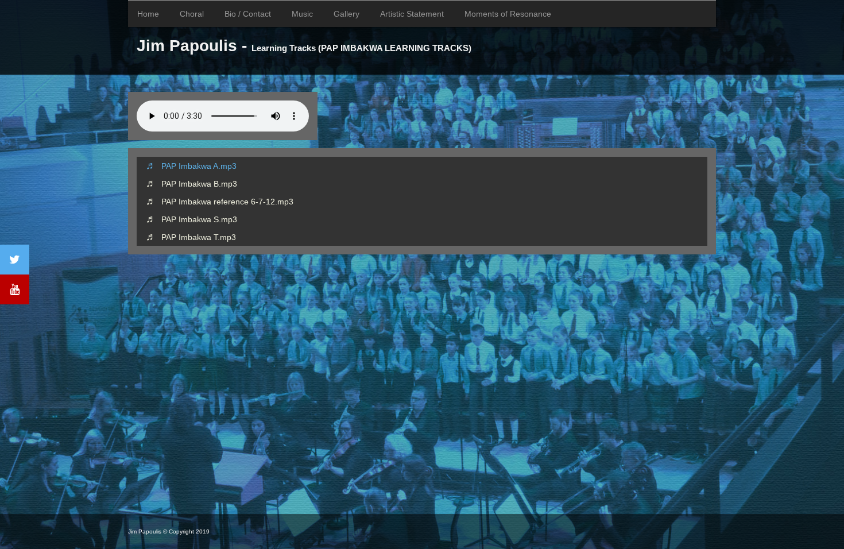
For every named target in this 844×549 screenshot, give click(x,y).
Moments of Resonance (507, 13)
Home (148, 13)
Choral (192, 13)
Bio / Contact (247, 13)
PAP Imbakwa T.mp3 (198, 237)
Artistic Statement (412, 13)
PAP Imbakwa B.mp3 (199, 183)
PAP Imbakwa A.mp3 (199, 166)
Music (302, 13)
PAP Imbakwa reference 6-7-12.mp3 (227, 201)
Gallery (346, 13)
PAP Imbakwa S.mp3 (199, 219)
